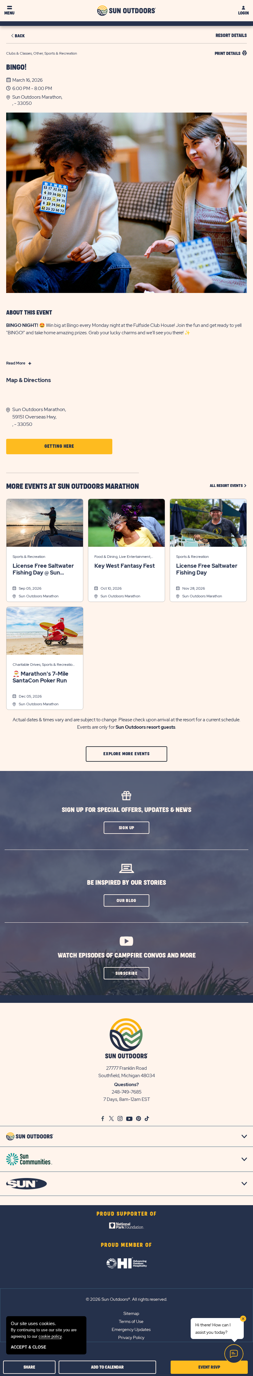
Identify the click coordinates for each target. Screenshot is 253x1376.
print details (227, 53)
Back (20, 36)
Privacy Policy (131, 1337)
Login (243, 13)
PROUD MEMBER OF (126, 1245)
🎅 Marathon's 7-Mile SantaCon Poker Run (40, 677)
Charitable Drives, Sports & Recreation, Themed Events (44, 665)
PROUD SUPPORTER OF (127, 1214)
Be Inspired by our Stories (126, 883)
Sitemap (131, 1313)
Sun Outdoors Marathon (39, 596)
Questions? (126, 1084)
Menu (9, 13)
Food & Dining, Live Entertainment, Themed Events (122, 557)
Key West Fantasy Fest (124, 565)
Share (29, 1367)
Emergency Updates (131, 1329)
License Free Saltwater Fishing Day (206, 569)
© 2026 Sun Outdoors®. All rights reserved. (126, 1299)
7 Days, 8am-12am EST (126, 1099)
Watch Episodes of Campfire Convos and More (127, 955)
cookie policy (50, 1336)
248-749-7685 (127, 1092)
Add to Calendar (107, 1367)
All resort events (228, 486)
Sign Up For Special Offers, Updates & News (126, 810)
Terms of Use (131, 1321)
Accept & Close (28, 1347)
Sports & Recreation (29, 556)
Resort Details (231, 35)
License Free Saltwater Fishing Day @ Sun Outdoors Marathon (43, 569)
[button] (129, 100)
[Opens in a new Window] (126, 1227)
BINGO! (16, 67)
